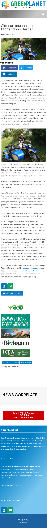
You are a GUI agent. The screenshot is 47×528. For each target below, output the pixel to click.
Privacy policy (23, 520)
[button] (4, 14)
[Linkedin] (4, 286)
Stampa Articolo (13, 293)
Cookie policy (23, 523)
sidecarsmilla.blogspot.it (31, 268)
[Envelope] (10, 286)
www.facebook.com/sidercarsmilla (22, 271)
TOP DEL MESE (26, 362)
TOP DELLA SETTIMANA (10, 362)
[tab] (11, 362)
